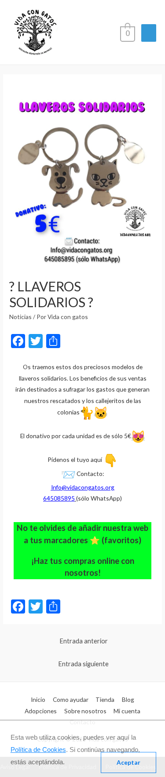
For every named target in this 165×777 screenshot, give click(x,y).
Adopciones (41, 711)
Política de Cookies (38, 749)
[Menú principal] (148, 33)
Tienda (104, 699)
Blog (128, 699)
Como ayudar (70, 699)
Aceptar (128, 762)
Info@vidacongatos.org (82, 487)
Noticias (20, 316)
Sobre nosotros (85, 711)
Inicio (38, 699)
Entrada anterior (83, 641)
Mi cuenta (127, 711)
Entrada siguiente (83, 664)
